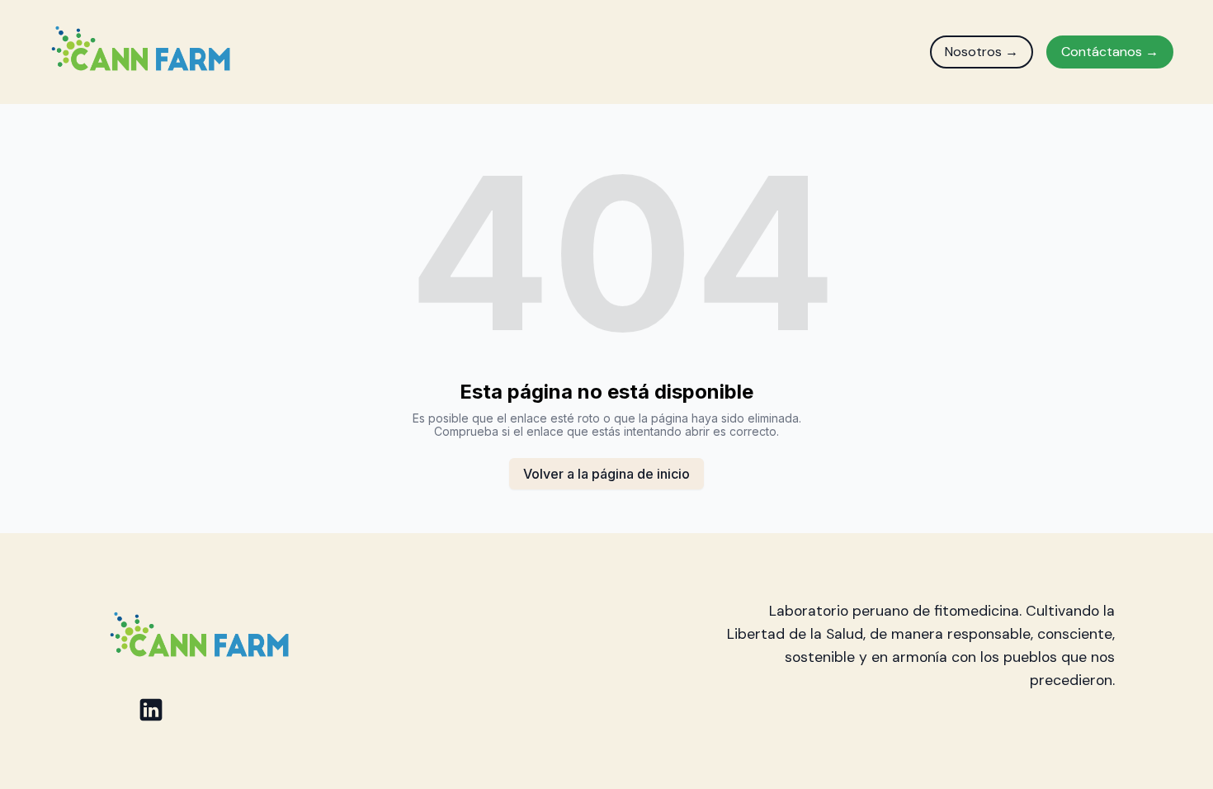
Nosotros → (981, 51)
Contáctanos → (1110, 51)
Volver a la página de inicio (606, 473)
